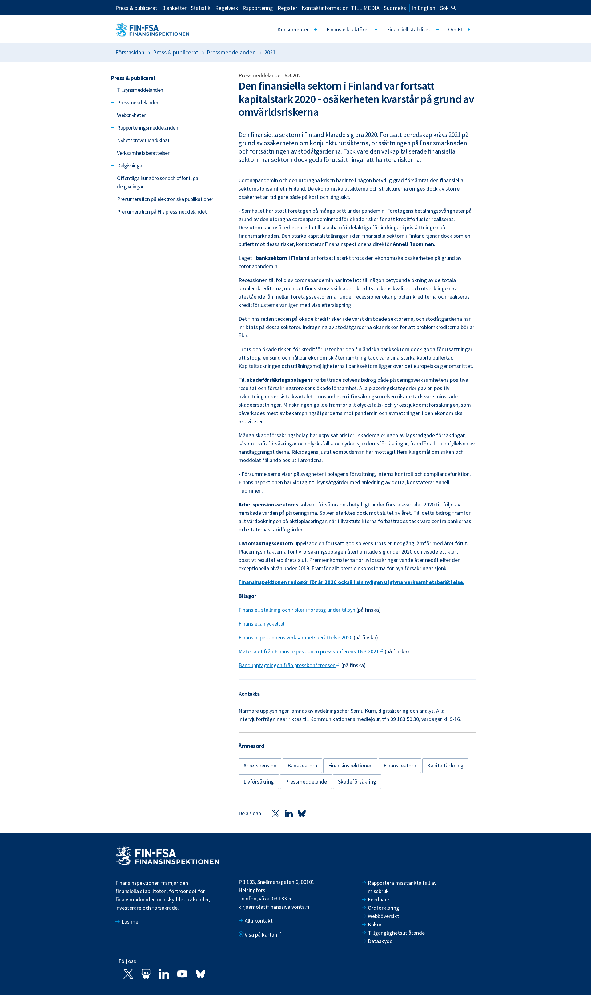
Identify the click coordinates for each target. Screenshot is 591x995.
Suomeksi (396, 7)
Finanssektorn (400, 765)
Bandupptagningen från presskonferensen (287, 665)
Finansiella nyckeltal (261, 623)
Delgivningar (130, 165)
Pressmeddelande (306, 781)
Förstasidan (129, 52)
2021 (269, 52)
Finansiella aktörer (348, 29)
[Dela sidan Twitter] (276, 813)
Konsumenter (293, 29)
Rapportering (258, 7)
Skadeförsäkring (357, 781)
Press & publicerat (136, 7)
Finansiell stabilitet (408, 29)
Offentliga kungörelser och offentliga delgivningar (157, 182)
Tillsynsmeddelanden (140, 89)
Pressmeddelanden (231, 52)
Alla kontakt (259, 920)
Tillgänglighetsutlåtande (396, 932)
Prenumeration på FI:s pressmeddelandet (162, 211)
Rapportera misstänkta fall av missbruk (402, 887)
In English (423, 7)
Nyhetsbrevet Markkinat (143, 140)
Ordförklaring (383, 907)
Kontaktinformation (325, 7)
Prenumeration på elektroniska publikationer (165, 199)
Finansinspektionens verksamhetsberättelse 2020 (295, 637)
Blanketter (174, 7)
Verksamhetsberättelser (143, 152)
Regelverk (226, 7)
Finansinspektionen (350, 765)
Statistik (201, 7)
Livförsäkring (258, 781)
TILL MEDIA (365, 7)
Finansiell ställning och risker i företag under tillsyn (297, 609)
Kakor (375, 924)
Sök (444, 7)
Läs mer (131, 921)
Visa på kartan (261, 934)
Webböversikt (383, 916)
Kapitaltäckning (445, 765)
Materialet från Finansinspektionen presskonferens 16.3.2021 (309, 651)
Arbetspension (259, 765)
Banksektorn (302, 765)
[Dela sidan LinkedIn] (289, 813)
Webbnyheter (131, 115)
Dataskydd (380, 941)
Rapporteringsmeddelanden (147, 127)
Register (287, 7)
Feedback (379, 899)
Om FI (455, 29)
